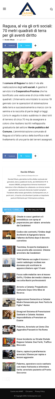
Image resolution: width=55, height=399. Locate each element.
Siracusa (6, 345)
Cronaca (5, 223)
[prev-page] (4, 379)
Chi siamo (29, 391)
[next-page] (8, 379)
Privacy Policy (40, 391)
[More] (35, 45)
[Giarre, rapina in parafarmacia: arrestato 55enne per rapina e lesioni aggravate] (9, 354)
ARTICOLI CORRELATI (13, 210)
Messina (5, 253)
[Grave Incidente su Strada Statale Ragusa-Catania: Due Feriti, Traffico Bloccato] (9, 342)
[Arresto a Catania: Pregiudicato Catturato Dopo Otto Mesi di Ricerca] (9, 289)
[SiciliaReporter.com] (27, 9)
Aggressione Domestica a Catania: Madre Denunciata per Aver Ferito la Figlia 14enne (34, 302)
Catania (5, 293)
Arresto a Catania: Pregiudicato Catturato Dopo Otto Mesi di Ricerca (32, 290)
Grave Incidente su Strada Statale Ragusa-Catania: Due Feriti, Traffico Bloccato (34, 342)
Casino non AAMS (16, 391)
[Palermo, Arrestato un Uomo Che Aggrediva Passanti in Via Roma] (9, 329)
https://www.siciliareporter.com (27, 175)
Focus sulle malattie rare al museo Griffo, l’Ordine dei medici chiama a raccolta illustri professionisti (34, 277)
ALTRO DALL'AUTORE (35, 210)
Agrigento (6, 238)
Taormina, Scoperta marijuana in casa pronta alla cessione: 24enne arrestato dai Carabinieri (33, 250)
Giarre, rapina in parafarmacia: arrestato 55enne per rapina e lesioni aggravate (31, 354)
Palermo (6, 333)
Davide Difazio (10, 40)
